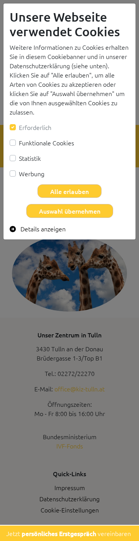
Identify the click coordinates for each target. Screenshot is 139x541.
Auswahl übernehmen (69, 211)
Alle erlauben (69, 191)
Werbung (31, 173)
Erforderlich (35, 127)
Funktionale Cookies (46, 142)
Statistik (30, 158)
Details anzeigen (42, 228)
